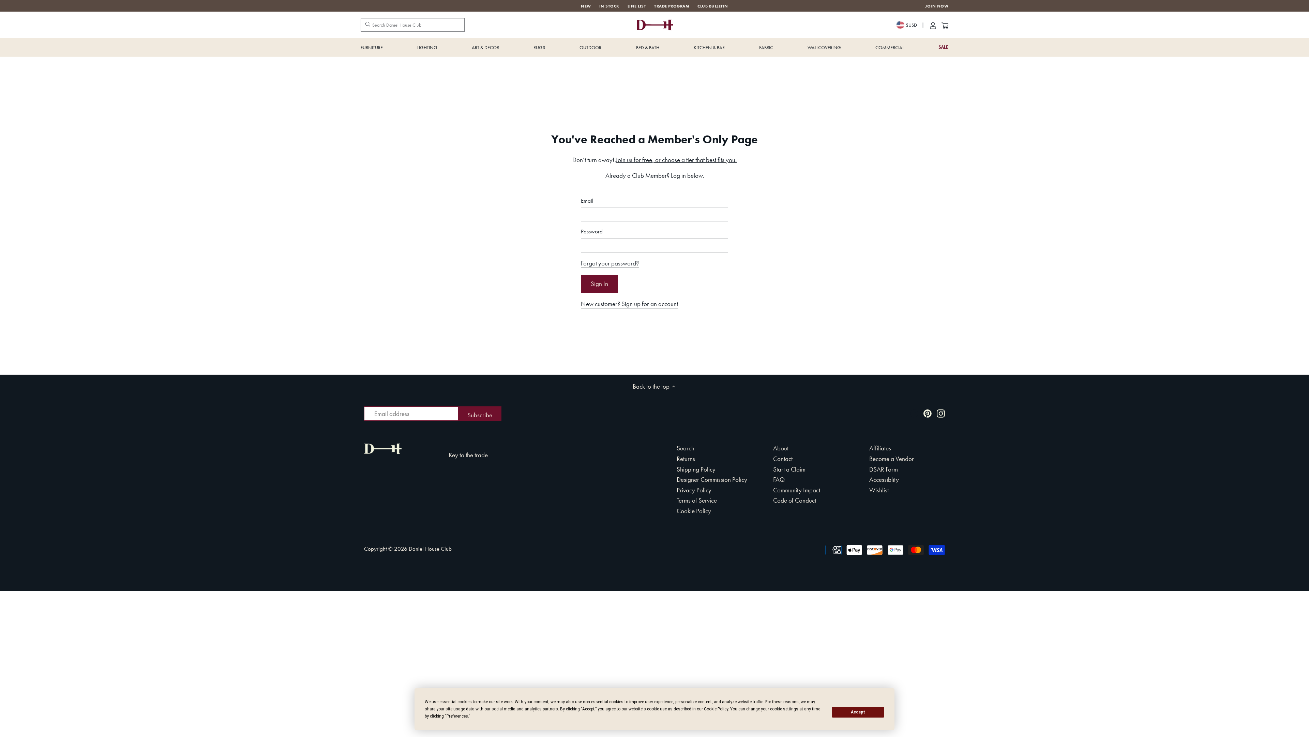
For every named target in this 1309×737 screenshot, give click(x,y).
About (780, 448)
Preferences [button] (457, 716)
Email (587, 200)
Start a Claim (789, 469)
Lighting (427, 47)
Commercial (889, 47)
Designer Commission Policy (712, 479)
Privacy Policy (694, 490)
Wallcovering (824, 47)
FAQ (779, 479)
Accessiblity (884, 479)
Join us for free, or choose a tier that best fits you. (676, 160)
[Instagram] (941, 413)
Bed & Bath (647, 47)
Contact (783, 458)
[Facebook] (914, 413)
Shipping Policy (696, 469)
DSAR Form (883, 469)
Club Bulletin (712, 6)
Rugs (539, 47)
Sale (943, 47)
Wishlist (879, 490)
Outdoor (590, 47)
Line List (637, 6)
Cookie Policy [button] (716, 709)
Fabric (766, 47)
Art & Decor (485, 47)
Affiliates (880, 448)
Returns (686, 458)
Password (592, 231)
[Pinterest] (927, 413)
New (586, 6)
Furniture (372, 47)
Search (685, 448)
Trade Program (671, 6)
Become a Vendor (891, 458)
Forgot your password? (610, 263)
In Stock (609, 6)
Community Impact (796, 490)
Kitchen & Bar (709, 47)
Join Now (936, 6)
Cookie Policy (694, 511)
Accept (858, 712)
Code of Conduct (794, 500)
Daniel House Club (430, 548)
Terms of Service (697, 500)
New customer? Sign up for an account (629, 304)
